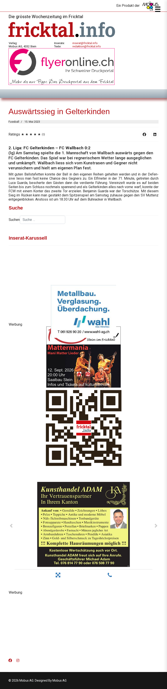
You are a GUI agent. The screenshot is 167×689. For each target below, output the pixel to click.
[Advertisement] (83, 625)
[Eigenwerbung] (61, 66)
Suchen (14, 220)
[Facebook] (144, 134)
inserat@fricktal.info (85, 43)
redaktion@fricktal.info (86, 46)
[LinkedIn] (155, 134)
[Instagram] (17, 660)
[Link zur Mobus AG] (150, 5)
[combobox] (42, 220)
